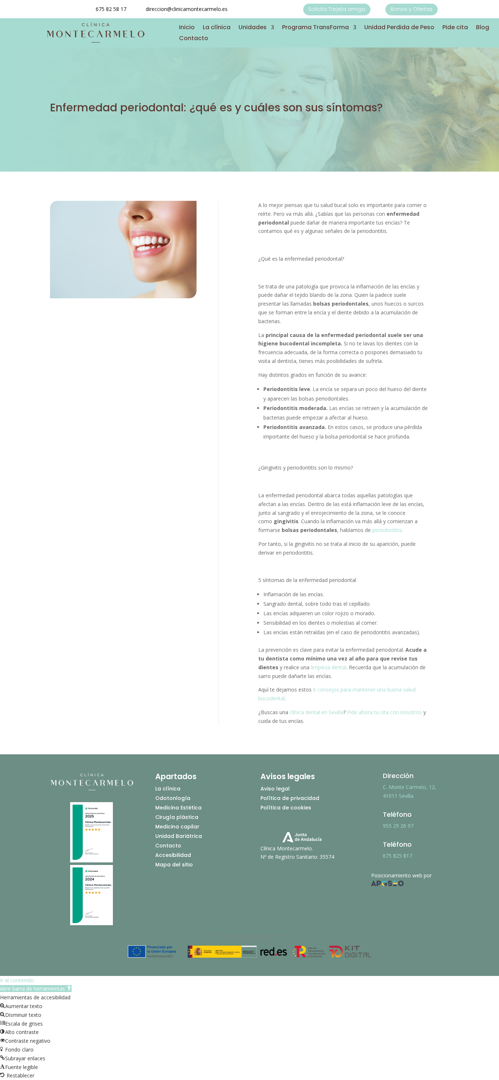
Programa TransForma (315, 28)
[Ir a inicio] (95, 41)
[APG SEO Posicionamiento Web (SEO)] (387, 884)
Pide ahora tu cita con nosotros (384, 712)
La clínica (217, 28)
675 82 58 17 (111, 8)
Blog (482, 28)
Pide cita (455, 28)
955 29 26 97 (398, 825)
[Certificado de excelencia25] (91, 860)
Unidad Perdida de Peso (399, 28)
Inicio (187, 28)
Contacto (193, 39)
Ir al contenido (17, 980)
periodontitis (387, 529)
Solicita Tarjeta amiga (336, 9)
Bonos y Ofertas (412, 9)
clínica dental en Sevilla (316, 712)
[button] (36, 988)
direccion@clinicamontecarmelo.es (187, 8)
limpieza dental (327, 667)
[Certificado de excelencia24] (91, 923)
